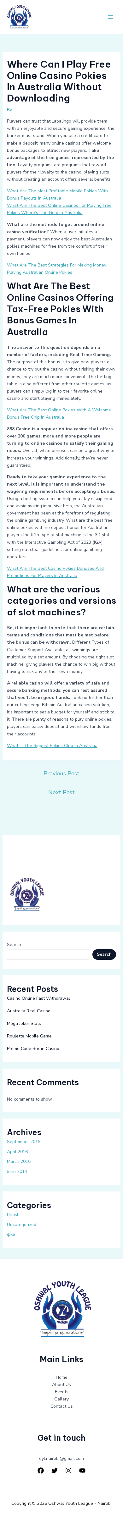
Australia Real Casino (28, 1011)
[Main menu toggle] (110, 17)
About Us (61, 1385)
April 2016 (17, 1152)
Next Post (61, 792)
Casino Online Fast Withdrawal (38, 998)
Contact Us (61, 1406)
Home (61, 1377)
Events (61, 1392)
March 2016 (19, 1161)
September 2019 (23, 1142)
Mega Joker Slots (24, 1023)
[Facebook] (41, 1470)
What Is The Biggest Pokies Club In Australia (52, 746)
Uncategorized (21, 1225)
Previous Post (61, 773)
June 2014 (17, 1171)
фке (11, 1234)
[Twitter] (54, 1470)
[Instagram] (68, 1470)
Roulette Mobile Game (29, 1036)
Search (14, 945)
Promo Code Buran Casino (33, 1049)
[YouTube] (82, 1470)
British (13, 1215)
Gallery (61, 1399)
